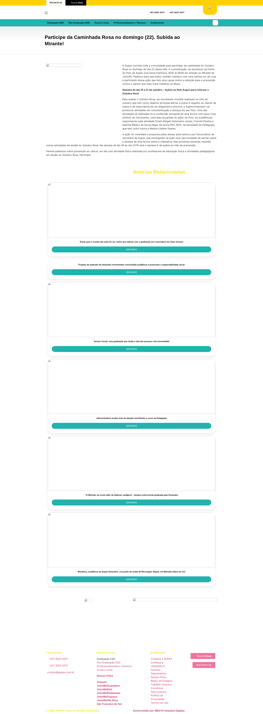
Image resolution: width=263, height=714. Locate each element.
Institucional (157, 22)
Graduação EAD (55, 22)
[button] (215, 22)
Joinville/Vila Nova (107, 700)
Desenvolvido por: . (159, 710)
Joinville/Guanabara (108, 685)
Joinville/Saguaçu (107, 696)
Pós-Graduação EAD (79, 22)
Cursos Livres (102, 22)
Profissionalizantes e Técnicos (130, 22)
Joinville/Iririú (104, 689)
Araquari (102, 682)
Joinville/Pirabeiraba (108, 693)
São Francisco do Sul (109, 704)
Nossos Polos (105, 676)
